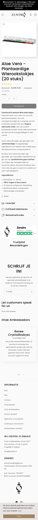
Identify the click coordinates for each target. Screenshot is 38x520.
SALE (6, 390)
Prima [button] (19, 516)
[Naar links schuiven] (14, 374)
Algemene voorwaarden (13, 419)
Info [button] (19, 511)
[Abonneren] (31, 291)
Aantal (4, 94)
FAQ (5, 395)
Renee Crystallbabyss (19, 333)
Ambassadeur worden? (13, 428)
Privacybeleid (9, 405)
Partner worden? (10, 414)
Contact (7, 400)
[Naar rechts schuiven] (23, 374)
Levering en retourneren (13, 424)
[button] (2, 14)
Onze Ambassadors (12, 409)
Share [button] (6, 196)
